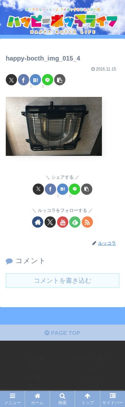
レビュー (93, 367)
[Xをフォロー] (50, 222)
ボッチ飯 (33, 377)
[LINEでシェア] (47, 79)
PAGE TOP (64, 333)
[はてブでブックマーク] (35, 79)
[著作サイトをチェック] (37, 222)
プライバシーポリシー (92, 358)
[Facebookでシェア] (23, 79)
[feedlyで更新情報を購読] (74, 222)
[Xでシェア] (11, 79)
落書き (92, 386)
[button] (59, 79)
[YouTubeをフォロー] (62, 222)
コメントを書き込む (62, 280)
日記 (32, 367)
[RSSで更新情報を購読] (87, 222)
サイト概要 (32, 358)
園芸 (32, 386)
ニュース (93, 377)
